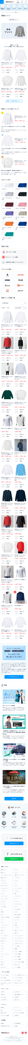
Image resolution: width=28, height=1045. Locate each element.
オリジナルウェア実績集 (5, 1015)
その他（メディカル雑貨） (5, 917)
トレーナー (2, 943)
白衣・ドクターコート (4, 885)
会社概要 (2, 1023)
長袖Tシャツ (3, 930)
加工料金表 (16, 997)
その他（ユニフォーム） (19, 943)
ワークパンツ (17, 890)
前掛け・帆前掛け (18, 914)
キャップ (16, 898)
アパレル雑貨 (17, 946)
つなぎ (16, 922)
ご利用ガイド (3, 991)
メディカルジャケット (4, 888)
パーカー (2, 946)
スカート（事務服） (18, 959)
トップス (7, 12)
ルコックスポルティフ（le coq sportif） (6, 983)
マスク (16, 906)
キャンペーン (17, 1007)
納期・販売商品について (19, 994)
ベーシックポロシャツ (4, 935)
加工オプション (17, 964)
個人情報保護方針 (18, 1023)
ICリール (2, 914)
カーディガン (3, 901)
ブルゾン (16, 872)
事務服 (16, 948)
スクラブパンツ (3, 880)
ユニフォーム (17, 919)
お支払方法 (2, 994)
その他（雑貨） (17, 917)
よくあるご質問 (3, 999)
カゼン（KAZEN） (4, 977)
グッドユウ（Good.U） (19, 977)
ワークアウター (17, 877)
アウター (16, 869)
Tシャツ (11, 12)
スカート (16, 885)
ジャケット (2, 948)
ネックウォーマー (18, 896)
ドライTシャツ (3, 927)
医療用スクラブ (3, 869)
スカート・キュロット (4, 898)
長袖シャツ (2, 964)
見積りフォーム (17, 999)
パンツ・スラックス (4, 896)
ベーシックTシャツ (4, 925)
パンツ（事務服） (18, 967)
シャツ (2, 959)
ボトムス (16, 880)
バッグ (2, 909)
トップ (2, 12)
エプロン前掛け (17, 909)
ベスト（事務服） (18, 956)
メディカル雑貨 (3, 906)
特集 (1, 1010)
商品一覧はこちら (13, 19)
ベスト (2, 951)
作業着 (16, 925)
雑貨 (15, 893)
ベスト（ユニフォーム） (19, 938)
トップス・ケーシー (4, 890)
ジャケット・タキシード (19, 935)
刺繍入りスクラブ (4, 877)
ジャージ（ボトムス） (18, 888)
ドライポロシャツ (4, 938)
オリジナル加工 (3, 997)
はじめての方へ (17, 991)
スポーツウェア (3, 967)
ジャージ (2, 956)
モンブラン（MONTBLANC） (6, 980)
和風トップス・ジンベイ (19, 930)
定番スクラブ (3, 872)
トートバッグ (17, 901)
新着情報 (2, 1007)
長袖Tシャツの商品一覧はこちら (13, 101)
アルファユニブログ (18, 1010)
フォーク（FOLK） (18, 980)
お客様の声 (16, 1015)
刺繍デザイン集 (3, 1012)
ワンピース (2, 893)
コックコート (17, 927)
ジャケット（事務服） (18, 951)
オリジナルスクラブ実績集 (19, 1012)
